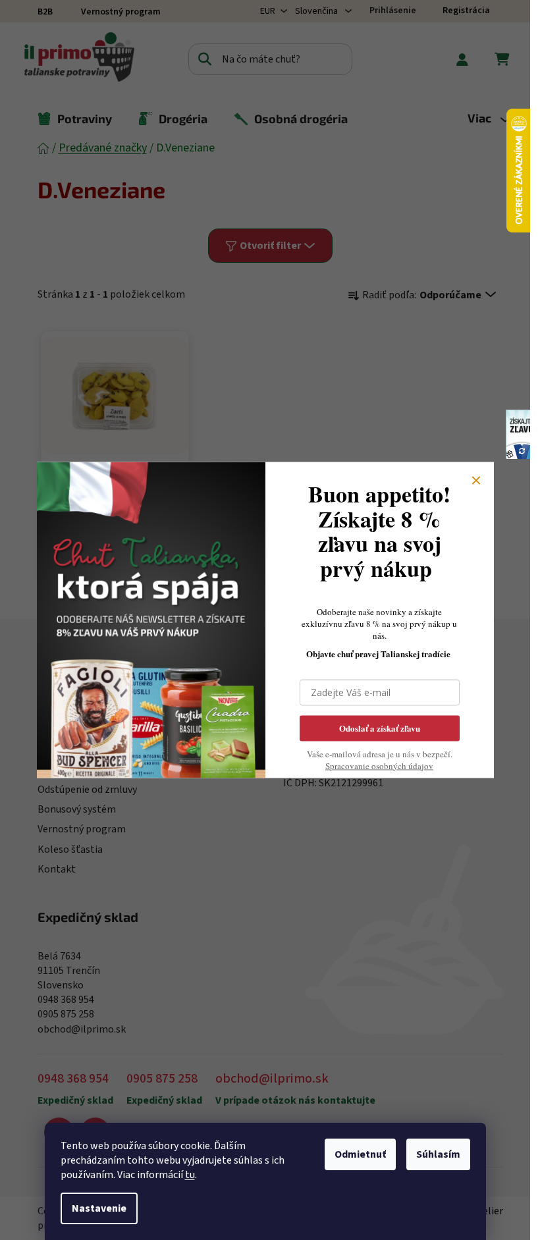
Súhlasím (438, 1154)
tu (190, 1175)
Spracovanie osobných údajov (379, 765)
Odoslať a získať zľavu (379, 727)
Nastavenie (99, 1208)
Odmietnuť (360, 1154)
